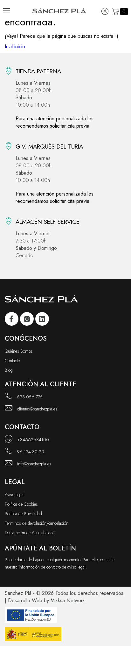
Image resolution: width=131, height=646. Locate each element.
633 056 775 (30, 397)
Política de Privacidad (23, 513)
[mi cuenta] (105, 11)
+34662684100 (33, 439)
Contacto (12, 360)
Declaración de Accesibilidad (30, 532)
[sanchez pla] (11, 320)
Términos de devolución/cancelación (36, 523)
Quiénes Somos (19, 351)
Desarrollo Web (25, 600)
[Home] (59, 11)
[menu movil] (6, 10)
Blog (9, 370)
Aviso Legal (14, 494)
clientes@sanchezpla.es (37, 409)
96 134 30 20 (30, 452)
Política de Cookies (21, 504)
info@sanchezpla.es (34, 464)
